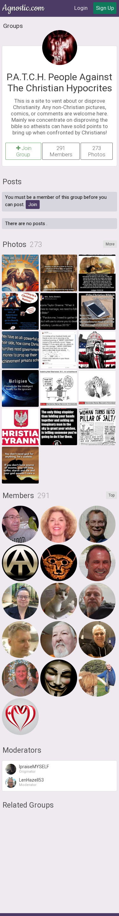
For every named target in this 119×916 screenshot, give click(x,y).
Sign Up (105, 8)
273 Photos (96, 151)
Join (32, 204)
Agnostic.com (23, 8)
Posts (12, 182)
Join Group (23, 151)
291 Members (61, 151)
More (110, 244)
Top (112, 495)
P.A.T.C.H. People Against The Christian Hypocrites (59, 82)
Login (81, 8)
